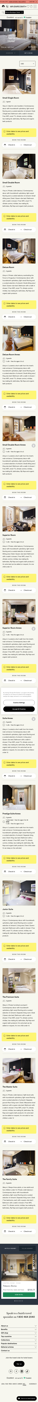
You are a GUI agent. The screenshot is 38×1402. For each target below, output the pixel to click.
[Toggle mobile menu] (35, 6)
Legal (3, 1383)
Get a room (28, 53)
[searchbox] (31, 12)
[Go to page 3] (19, 92)
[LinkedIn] (22, 1371)
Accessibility (33, 1383)
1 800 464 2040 (26, 1316)
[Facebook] (16, 1371)
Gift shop (4, 1333)
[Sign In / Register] (3, 6)
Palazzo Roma (10, 1286)
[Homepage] (18, 6)
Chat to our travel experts (28, 1398)
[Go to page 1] (16, 92)
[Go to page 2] (18, 92)
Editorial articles (7, 1347)
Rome (10, 35)
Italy (14, 35)
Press (10, 1383)
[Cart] (31, 6)
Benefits (4, 1329)
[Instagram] (11, 1371)
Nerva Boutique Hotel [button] (12, 12)
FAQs (6, 1383)
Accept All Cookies (19, 709)
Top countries (6, 1336)
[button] (10, 1248)
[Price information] (36, 47)
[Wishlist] (28, 6)
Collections (5, 1340)
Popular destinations (9, 1343)
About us (4, 1326)
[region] (19, 701)
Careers (19, 1383)
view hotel (19, 1294)
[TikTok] (27, 1371)
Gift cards (24, 1384)
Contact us (5, 1351)
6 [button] (24, 1302)
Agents (14, 1383)
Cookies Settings (19, 703)
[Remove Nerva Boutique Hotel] (22, 12)
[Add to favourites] (4, 41)
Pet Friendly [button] (33, 445)
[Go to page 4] (21, 92)
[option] (19, 1276)
